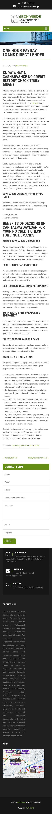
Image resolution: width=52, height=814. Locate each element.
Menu (6, 28)
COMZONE (30, 808)
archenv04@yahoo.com (14, 576)
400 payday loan (10, 458)
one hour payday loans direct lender (25, 446)
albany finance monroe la (38, 458)
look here (34, 103)
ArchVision (21, 802)
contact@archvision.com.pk (28, 6)
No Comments (21, 66)
